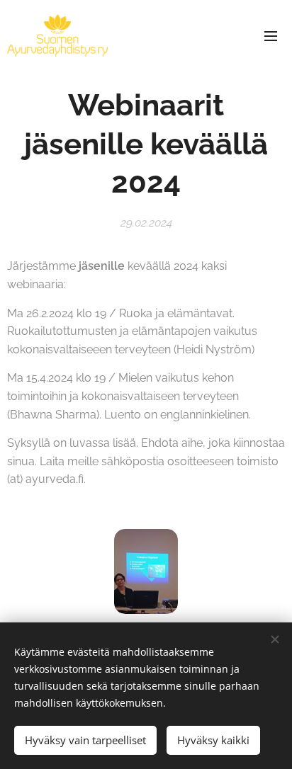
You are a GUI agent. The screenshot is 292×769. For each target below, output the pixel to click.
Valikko (271, 35)
